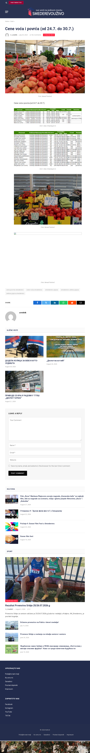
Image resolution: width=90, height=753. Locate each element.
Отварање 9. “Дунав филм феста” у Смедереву (41, 511)
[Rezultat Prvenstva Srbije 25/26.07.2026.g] (45, 579)
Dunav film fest (26, 536)
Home (7, 21)
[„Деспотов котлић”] (66, 347)
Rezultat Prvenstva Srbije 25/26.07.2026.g (27, 605)
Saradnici (8, 681)
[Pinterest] (8, 128)
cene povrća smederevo (15, 290)
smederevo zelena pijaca (70, 290)
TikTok (7, 716)
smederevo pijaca (51, 290)
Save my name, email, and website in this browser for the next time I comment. (40, 466)
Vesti (12, 21)
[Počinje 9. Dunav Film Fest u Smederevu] (11, 526)
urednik (14, 35)
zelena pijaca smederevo (15, 293)
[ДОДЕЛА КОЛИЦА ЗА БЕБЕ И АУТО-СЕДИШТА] (24, 347)
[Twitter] (8, 116)
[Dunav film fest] (11, 539)
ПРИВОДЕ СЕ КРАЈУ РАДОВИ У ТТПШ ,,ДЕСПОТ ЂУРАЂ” (22, 396)
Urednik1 (10, 609)
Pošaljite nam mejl (12, 674)
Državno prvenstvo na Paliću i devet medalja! (39, 622)
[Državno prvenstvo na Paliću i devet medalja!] (11, 625)
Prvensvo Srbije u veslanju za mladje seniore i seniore (43, 634)
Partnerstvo (16, 2)
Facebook (8, 704)
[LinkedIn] (8, 122)
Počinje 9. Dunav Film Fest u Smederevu (37, 524)
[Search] (6, 2)
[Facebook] (8, 109)
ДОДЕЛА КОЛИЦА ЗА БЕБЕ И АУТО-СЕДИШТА (21, 362)
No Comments (36, 35)
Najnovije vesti (11, 601)
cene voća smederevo (34, 290)
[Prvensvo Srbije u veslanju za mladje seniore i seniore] (11, 637)
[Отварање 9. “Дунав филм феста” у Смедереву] (11, 513)
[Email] (8, 134)
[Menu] (6, 11)
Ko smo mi (9, 678)
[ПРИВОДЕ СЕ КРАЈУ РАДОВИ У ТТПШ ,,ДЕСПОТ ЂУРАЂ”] (24, 381)
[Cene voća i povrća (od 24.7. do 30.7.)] (45, 93)
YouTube (8, 712)
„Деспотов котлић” (55, 361)
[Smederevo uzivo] (45, 11)
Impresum (9, 689)
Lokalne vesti (49, 35)
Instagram (9, 708)
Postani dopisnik (11, 685)
